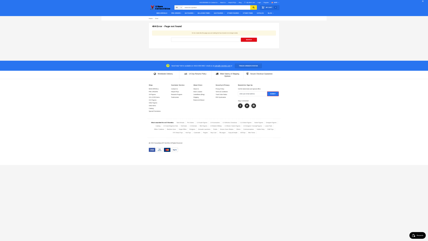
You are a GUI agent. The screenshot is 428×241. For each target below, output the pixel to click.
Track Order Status (248, 66)
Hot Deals (184, 126)
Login (259, 2)
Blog (270, 13)
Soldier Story (260, 129)
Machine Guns (171, 129)
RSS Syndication (221, 97)
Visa (152, 149)
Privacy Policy (220, 89)
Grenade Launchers (204, 129)
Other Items (248, 13)
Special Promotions (155, 111)
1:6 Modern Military (216, 126)
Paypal (175, 149)
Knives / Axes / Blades (226, 129)
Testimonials (175, 97)
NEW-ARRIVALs (161, 13)
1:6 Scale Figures (202, 122)
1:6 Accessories (215, 122)
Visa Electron (159, 149)
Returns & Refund (198, 100)
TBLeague (222, 132)
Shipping (196, 97)
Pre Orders (190, 122)
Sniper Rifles (182, 129)
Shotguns (192, 129)
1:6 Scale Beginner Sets (170, 126)
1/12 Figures (218, 13)
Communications (248, 129)
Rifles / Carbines (159, 129)
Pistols (215, 129)
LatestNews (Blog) (199, 94)
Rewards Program (176, 94)
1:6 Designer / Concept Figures (252, 126)
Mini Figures (203, 126)
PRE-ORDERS (176, 13)
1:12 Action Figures (245, 122)
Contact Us (174, 89)
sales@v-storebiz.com (222, 66)
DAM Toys (270, 129)
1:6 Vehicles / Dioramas (230, 122)
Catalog (260, 13)
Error (156, 18)
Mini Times (251, 132)
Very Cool (213, 132)
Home (151, 18)
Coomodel (197, 132)
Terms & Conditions (222, 91)
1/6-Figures (189, 13)
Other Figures (233, 13)
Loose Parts (268, 126)
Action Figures (258, 122)
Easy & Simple (232, 132)
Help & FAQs (175, 91)
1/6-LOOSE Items (204, 13)
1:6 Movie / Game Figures (232, 126)
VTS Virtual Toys (178, 132)
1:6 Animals (193, 126)
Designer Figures (271, 122)
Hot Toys (188, 132)
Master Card (167, 149)
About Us (196, 89)
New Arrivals (180, 122)
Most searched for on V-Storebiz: (162, 122)
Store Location (197, 91)
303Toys (242, 132)
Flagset (205, 132)
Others (238, 129)
